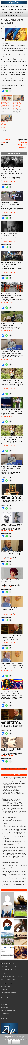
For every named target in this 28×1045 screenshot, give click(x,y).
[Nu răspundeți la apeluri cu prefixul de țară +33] (20, 925)
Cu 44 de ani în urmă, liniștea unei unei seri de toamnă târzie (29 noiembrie (12, 300)
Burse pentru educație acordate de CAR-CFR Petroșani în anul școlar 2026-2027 (13, 787)
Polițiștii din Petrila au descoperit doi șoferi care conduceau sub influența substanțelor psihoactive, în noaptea (12, 210)
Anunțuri (4, 15)
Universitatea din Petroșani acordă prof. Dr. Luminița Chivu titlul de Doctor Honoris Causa (13, 803)
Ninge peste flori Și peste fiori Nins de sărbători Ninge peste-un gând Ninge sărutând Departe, (12, 726)
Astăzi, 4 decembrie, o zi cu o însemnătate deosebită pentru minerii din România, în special (11, 179)
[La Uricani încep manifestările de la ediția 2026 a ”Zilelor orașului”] (7, 912)
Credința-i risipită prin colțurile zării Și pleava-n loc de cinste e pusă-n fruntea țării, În (12, 698)
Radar (10, 15)
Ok (9, 1042)
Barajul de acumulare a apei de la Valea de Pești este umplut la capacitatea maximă (13, 790)
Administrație (15, 9)
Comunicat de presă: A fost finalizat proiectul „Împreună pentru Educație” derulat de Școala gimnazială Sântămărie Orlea (13, 794)
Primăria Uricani (5, 1013)
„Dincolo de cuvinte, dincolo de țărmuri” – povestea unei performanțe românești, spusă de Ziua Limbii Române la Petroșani (14, 783)
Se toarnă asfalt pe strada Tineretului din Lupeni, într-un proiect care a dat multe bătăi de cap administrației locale (13, 834)
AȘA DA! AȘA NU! (17, 15)
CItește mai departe (7, 181)
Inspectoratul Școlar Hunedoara (8, 992)
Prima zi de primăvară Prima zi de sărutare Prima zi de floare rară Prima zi (11, 556)
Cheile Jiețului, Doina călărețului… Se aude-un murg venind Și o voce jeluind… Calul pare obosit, (12, 385)
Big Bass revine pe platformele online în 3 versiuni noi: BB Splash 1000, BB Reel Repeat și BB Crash (14, 854)
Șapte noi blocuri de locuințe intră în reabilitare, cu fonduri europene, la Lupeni (14, 816)
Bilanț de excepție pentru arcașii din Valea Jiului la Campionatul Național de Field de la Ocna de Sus (14, 846)
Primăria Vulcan (4, 1018)
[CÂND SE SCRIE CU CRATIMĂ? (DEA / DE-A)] (7, 925)
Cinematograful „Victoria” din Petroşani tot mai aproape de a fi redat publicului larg (22, 144)
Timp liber (11, 12)
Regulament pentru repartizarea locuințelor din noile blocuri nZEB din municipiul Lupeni (14, 861)
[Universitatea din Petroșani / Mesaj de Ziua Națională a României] (6, 98)
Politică (22, 9)
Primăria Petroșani (5, 1002)
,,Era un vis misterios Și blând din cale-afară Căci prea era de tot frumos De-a (11, 754)
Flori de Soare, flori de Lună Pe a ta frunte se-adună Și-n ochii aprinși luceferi (12, 501)
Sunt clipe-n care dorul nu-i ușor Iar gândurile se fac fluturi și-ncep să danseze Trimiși (11, 584)
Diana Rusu (4, 26)
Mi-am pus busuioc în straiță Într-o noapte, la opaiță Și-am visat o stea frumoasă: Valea (11, 414)
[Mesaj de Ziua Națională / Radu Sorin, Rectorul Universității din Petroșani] (18, 98)
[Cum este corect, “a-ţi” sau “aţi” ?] (7, 898)
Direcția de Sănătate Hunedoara (8, 1010)
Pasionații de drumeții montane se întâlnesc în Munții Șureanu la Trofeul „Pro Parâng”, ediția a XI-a (14, 864)
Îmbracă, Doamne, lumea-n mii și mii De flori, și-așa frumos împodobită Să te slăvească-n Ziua (11, 442)
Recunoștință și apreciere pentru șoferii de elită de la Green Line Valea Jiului (14, 843)
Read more (16, 1042)
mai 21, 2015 (12, 26)
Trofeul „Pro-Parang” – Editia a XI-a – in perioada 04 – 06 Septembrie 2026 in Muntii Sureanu (14, 819)
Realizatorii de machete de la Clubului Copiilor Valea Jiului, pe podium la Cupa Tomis (13, 809)
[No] (26, 1039)
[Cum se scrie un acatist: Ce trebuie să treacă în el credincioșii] (20, 898)
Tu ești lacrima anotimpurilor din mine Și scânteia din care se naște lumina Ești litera (11, 529)
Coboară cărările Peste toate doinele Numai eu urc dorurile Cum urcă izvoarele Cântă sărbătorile (12, 356)
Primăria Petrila (4, 997)
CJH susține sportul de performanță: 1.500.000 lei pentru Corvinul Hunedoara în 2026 (14, 830)
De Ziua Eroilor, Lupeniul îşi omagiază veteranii (6, 141)
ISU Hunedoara (4, 1016)
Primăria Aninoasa (5, 1004)
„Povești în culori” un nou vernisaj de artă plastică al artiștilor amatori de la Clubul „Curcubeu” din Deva (14, 840)
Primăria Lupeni (4, 1007)
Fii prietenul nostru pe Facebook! (14, 769)
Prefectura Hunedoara (6, 986)
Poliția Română (4, 989)
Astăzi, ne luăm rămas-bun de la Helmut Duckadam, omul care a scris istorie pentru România (11, 239)
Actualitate (5, 9)
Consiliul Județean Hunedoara (8, 995)
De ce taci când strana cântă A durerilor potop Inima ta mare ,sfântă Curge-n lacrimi (12, 612)
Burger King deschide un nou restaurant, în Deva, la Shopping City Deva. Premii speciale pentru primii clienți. (14, 826)
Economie (4, 12)
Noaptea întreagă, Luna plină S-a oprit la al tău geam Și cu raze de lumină (12, 473)
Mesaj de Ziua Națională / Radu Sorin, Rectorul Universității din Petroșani (17, 105)
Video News (20, 12)
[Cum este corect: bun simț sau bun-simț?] (20, 939)
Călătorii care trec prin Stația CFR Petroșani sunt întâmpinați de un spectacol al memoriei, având (11, 270)
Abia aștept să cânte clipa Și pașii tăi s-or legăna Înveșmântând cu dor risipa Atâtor (10, 640)
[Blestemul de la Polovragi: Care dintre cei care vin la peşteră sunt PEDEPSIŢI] (20, 952)
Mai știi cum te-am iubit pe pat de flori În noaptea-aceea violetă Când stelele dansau (11, 328)
